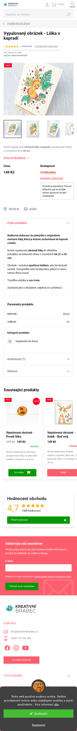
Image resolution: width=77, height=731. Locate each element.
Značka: (16, 56)
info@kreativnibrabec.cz (24, 631)
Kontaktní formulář (21, 660)
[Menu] (72, 4)
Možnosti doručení (51, 178)
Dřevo (66, 313)
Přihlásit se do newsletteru (22, 586)
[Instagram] (16, 647)
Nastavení (38, 725)
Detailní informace (15, 158)
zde (56, 704)
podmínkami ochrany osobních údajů (53, 576)
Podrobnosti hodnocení (46, 46)
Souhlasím (40, 713)
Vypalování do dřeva (26, 341)
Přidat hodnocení (19, 520)
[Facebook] (7, 647)
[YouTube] (25, 647)
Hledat (69, 14)
